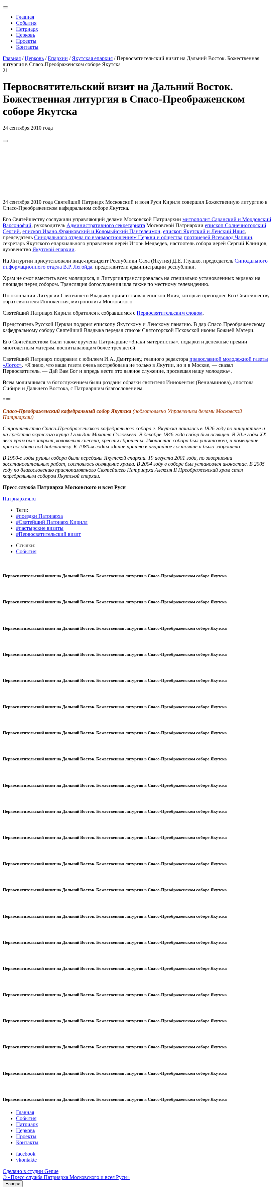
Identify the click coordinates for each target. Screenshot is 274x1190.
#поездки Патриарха (39, 516)
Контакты (27, 47)
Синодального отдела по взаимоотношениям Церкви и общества (108, 237)
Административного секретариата (105, 225)
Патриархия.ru (19, 498)
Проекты (26, 41)
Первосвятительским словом (169, 313)
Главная (25, 17)
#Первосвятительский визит (48, 534)
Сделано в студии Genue (30, 1171)
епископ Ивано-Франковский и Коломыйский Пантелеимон (91, 231)
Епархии (58, 58)
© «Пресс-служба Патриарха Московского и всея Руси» (66, 1177)
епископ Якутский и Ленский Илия (204, 231)
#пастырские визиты (39, 528)
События (26, 23)
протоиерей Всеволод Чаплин (218, 237)
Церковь (25, 35)
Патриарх (27, 29)
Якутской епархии (53, 249)
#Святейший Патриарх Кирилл (52, 522)
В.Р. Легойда (77, 267)
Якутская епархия (92, 58)
